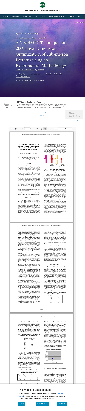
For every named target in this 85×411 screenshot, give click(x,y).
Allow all (63, 403)
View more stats (74, 121)
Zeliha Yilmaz (29, 70)
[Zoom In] (57, 128)
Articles (4, 16)
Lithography (21, 74)
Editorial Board (26, 16)
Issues (43, 16)
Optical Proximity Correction (54, 74)
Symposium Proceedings (28, 33)
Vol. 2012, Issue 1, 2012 (23, 38)
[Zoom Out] (55, 128)
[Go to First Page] (19, 128)
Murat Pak (20, 70)
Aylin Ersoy (39, 70)
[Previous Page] (22, 128)
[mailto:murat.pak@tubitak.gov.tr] (30, 159)
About (36, 16)
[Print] (16, 128)
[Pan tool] (41, 128)
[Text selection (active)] (45, 128)
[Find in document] (75, 128)
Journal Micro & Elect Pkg (56, 16)
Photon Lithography (35, 74)
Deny (22, 403)
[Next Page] (34, 128)
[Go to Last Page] (37, 128)
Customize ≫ (43, 403)
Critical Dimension (23, 76)
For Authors (15, 16)
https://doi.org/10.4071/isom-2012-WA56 (30, 80)
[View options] (11, 128)
